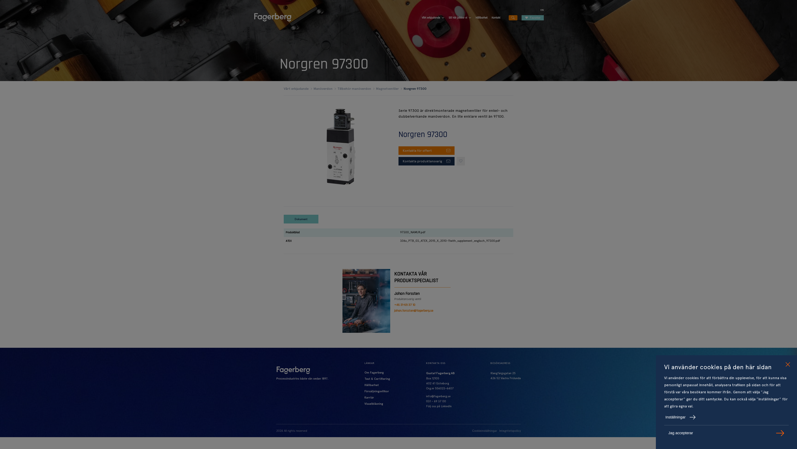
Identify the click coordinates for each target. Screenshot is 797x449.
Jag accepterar (680, 433)
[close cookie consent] (787, 364)
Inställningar (675, 417)
